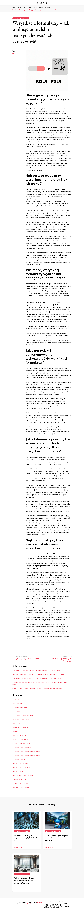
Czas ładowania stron (20, 707)
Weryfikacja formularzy (21, 18)
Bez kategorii (17, 703)
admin (14, 51)
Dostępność (16, 711)
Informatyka (16, 723)
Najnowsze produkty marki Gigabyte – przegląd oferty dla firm (26, 837)
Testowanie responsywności (22, 767)
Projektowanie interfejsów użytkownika (26, 751)
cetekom (42, 2)
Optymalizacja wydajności (21, 743)
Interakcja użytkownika (20, 727)
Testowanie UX (17, 771)
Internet (15, 731)
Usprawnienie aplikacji (20, 779)
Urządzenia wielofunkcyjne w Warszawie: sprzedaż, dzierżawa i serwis (37, 678)
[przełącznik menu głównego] (2, 2)
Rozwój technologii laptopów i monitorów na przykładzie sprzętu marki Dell (57, 837)
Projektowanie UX (18, 759)
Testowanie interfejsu (20, 763)
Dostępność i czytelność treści (23, 715)
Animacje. (15, 699)
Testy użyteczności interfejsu (22, 775)
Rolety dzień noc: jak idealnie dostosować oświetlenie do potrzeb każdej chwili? (25, 880)
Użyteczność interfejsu (20, 783)
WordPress (30, 904)
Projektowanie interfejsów (21, 747)
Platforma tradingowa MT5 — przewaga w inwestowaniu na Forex (36, 670)
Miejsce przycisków (19, 735)
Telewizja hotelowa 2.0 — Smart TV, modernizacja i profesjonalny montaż (38, 674)
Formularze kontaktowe (20, 719)
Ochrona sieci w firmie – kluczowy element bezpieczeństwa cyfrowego (37, 689)
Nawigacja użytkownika (21, 739)
